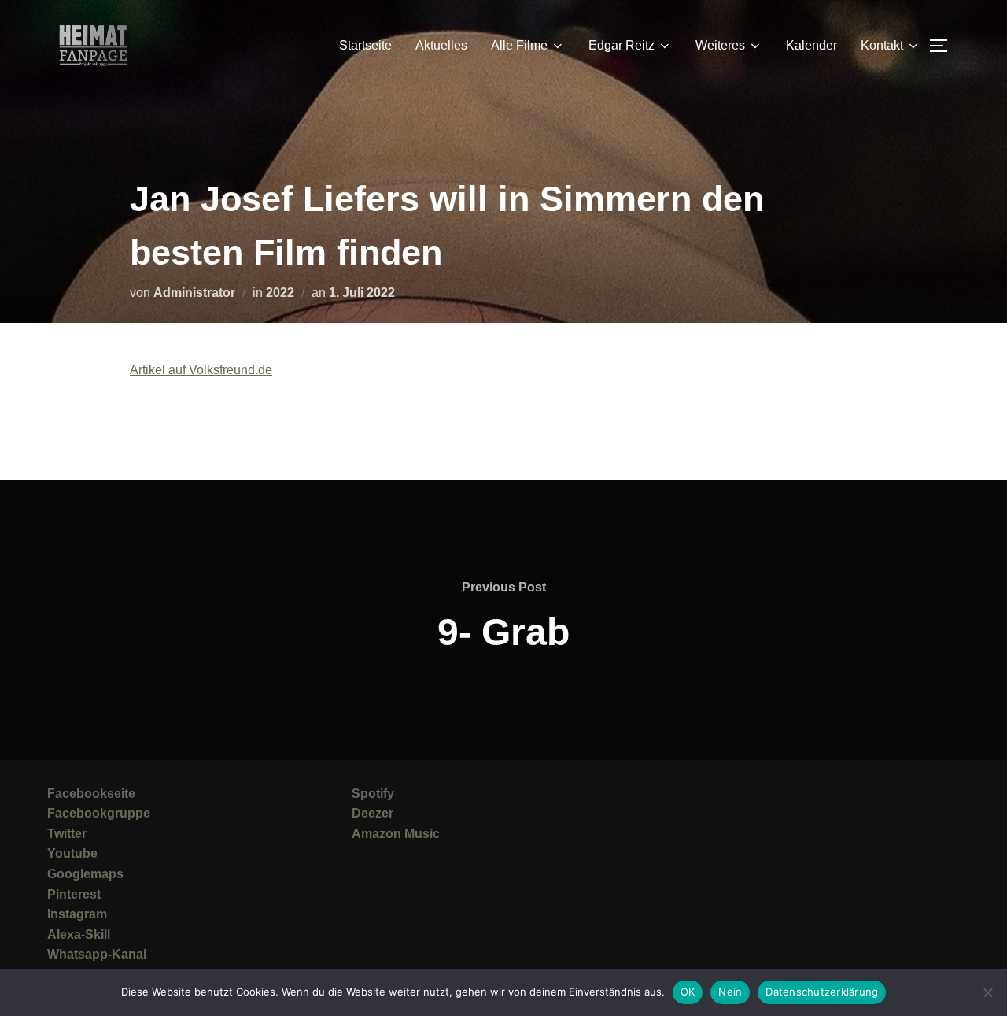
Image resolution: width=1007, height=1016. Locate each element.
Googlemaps (85, 874)
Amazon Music (396, 833)
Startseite (365, 45)
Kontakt (882, 45)
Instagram (77, 914)
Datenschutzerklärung (821, 991)
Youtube (72, 853)
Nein (730, 991)
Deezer (372, 813)
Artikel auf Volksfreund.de (201, 369)
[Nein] (987, 992)
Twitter (67, 833)
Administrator (194, 292)
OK (688, 991)
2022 (280, 292)
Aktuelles (441, 45)
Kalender (811, 45)
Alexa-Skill (78, 934)
